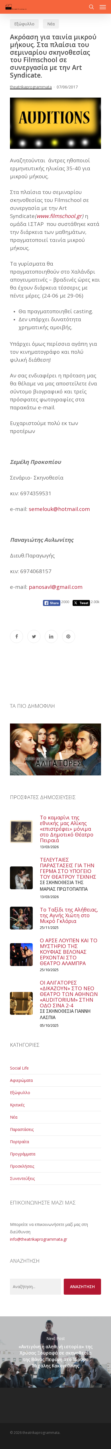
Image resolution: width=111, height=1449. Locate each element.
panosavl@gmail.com (56, 586)
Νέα (51, 24)
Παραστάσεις (22, 1129)
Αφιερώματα (21, 1080)
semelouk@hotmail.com (59, 508)
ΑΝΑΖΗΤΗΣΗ (82, 1286)
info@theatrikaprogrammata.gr (38, 1239)
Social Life (19, 1068)
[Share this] (16, 636)
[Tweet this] (33, 636)
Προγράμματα (22, 1154)
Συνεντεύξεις (22, 1178)
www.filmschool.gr (59, 215)
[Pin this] (68, 636)
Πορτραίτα (19, 1141)
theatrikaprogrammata (31, 87)
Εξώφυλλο (24, 24)
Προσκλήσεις (22, 1166)
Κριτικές (17, 1105)
